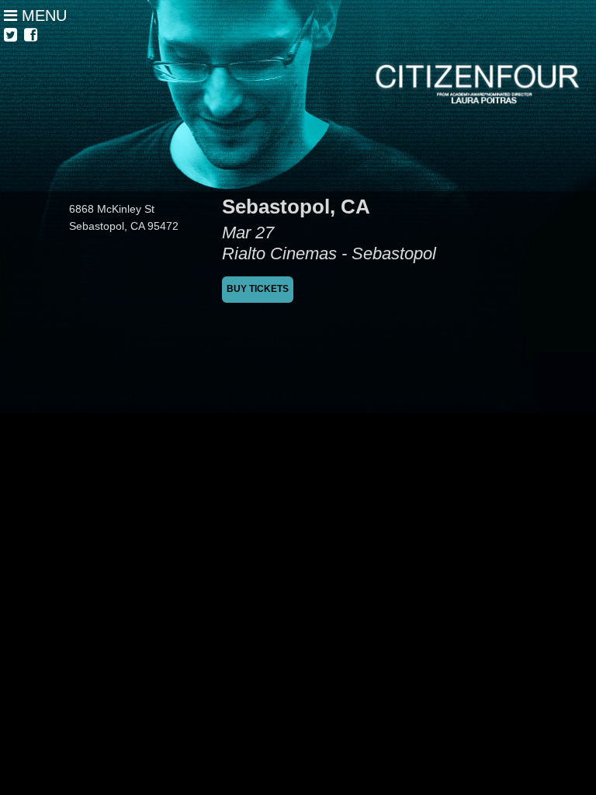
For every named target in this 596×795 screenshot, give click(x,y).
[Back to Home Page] (298, 95)
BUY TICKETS (258, 288)
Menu (42, 15)
